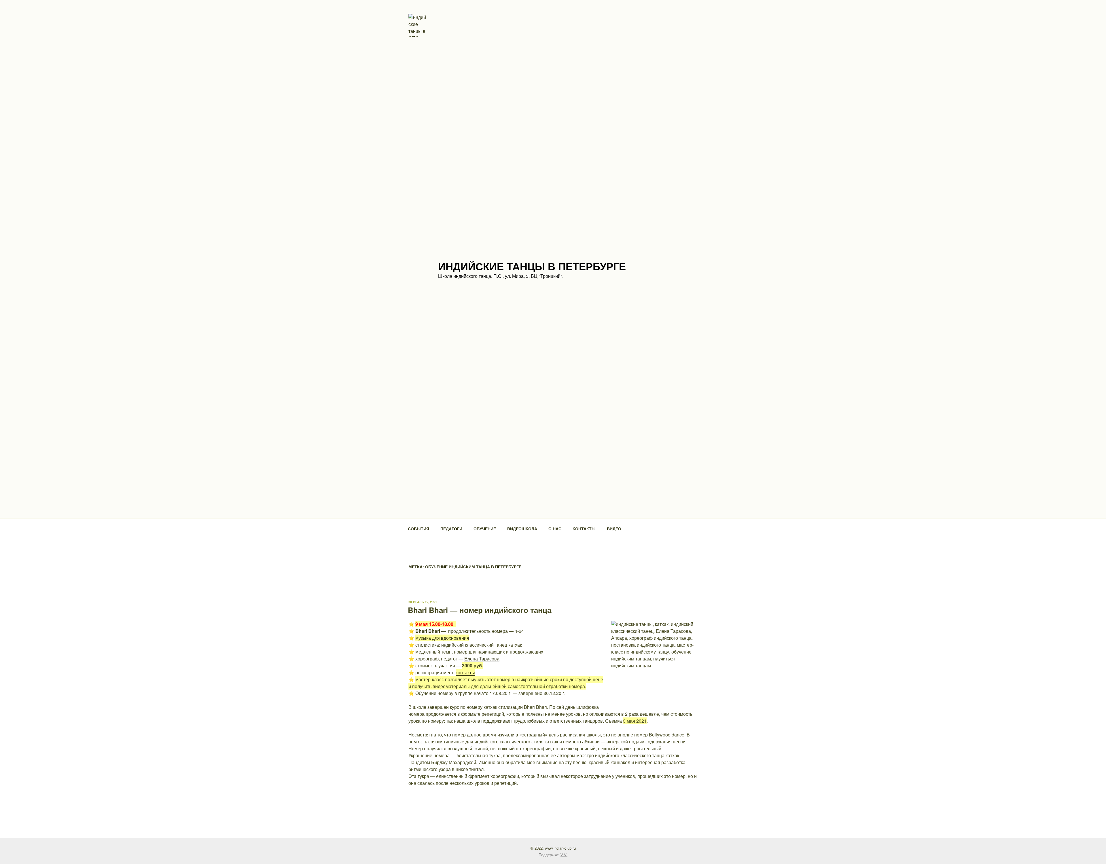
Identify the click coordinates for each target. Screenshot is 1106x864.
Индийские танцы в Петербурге (532, 266)
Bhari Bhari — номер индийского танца (479, 610)
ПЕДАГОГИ (451, 528)
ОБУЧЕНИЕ (485, 528)
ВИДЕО (614, 528)
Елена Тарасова (481, 658)
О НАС (554, 528)
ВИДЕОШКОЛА (522, 528)
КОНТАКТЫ (584, 528)
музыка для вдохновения (442, 638)
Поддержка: (553, 855)
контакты (465, 672)
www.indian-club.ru (560, 848)
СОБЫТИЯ (418, 528)
